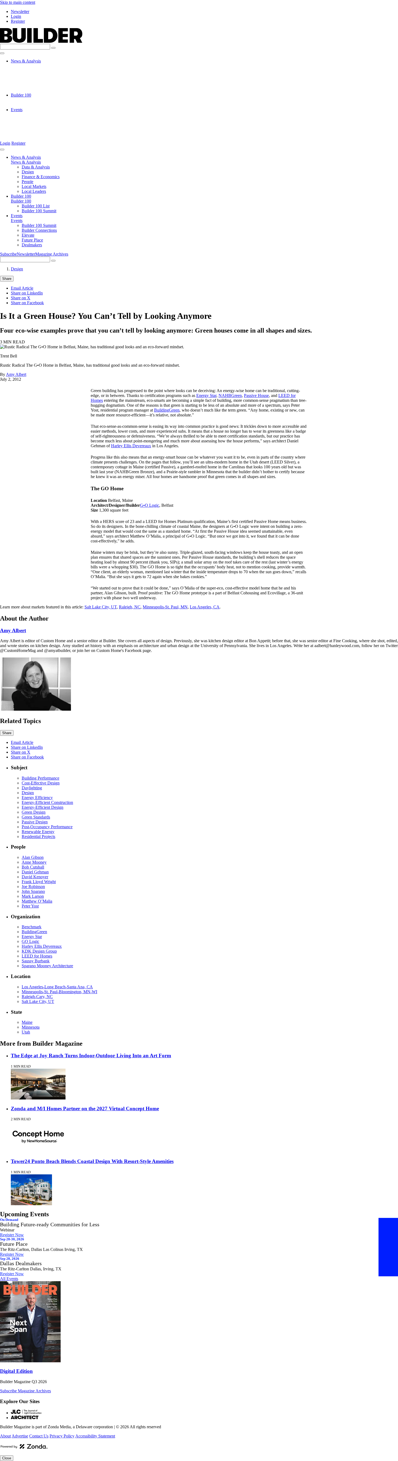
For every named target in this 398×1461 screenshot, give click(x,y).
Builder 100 (21, 95)
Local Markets (34, 85)
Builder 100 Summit (39, 104)
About (5, 1436)
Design (28, 70)
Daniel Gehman (35, 872)
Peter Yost (30, 906)
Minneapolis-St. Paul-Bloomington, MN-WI (59, 991)
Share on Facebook (27, 302)
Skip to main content (17, 2)
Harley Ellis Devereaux (131, 445)
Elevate (28, 124)
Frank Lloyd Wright (39, 881)
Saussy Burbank (36, 961)
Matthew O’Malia (37, 901)
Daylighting (32, 788)
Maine (27, 1022)
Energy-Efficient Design (42, 807)
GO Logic (30, 941)
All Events (9, 1278)
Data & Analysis (36, 66)
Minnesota (31, 1027)
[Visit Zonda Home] (24, 1448)
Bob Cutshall (33, 867)
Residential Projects (38, 836)
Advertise (20, 1436)
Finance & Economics (41, 75)
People (27, 80)
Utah (26, 1032)
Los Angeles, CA (205, 607)
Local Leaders (34, 90)
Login (16, 16)
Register (18, 21)
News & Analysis (26, 61)
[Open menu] (2, 53)
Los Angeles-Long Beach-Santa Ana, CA (57, 987)
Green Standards (36, 817)
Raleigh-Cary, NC (37, 996)
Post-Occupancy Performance (47, 826)
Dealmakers (32, 134)
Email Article (22, 288)
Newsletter (20, 11)
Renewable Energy (38, 831)
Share (6, 279)
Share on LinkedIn (27, 293)
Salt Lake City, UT (100, 607)
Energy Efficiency (37, 797)
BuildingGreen (167, 410)
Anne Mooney (34, 862)
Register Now (12, 1235)
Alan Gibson (33, 857)
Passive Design (35, 822)
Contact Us (38, 1436)
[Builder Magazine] (41, 41)
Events (16, 109)
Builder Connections (39, 119)
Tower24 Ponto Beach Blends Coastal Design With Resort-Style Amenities (92, 1161)
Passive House (256, 395)
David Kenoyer (35, 876)
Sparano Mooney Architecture (47, 965)
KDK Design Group (39, 951)
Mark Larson (33, 896)
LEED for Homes (37, 956)
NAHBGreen (230, 395)
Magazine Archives (51, 254)
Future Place (32, 129)
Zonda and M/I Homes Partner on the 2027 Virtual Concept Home (85, 1108)
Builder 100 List (36, 100)
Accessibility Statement (95, 1436)
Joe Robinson (33, 886)
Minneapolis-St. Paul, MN (165, 607)
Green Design (33, 812)
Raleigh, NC (130, 607)
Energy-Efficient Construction (47, 802)
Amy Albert (16, 374)
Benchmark (31, 927)
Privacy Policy (62, 1436)
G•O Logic (149, 505)
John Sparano (33, 891)
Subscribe (8, 254)
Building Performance (40, 778)
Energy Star (206, 395)
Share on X (20, 298)
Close (6, 1458)
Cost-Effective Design (41, 783)
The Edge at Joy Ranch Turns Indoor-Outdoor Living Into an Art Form (91, 1055)
